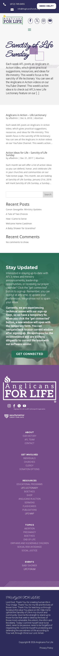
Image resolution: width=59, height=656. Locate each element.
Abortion (38, 118)
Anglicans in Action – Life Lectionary (26, 115)
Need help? (46, 6)
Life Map (29, 513)
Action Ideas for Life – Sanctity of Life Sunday (26, 154)
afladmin (13, 118)
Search (47, 194)
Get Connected (29, 354)
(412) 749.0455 (17, 3)
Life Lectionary (29, 488)
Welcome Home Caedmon (19, 223)
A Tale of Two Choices (17, 214)
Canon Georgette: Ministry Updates (24, 209)
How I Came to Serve (16, 218)
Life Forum (29, 569)
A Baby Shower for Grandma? (21, 228)
